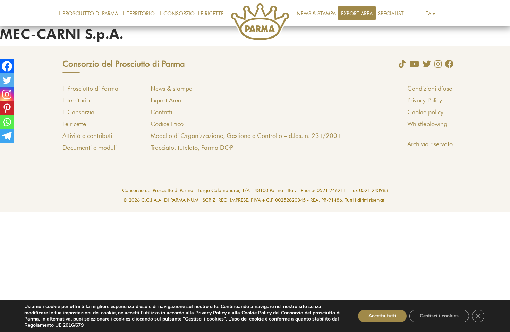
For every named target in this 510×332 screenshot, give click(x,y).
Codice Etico (167, 124)
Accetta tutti (382, 316)
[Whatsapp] (7, 122)
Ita (427, 13)
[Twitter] (7, 80)
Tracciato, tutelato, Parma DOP (192, 148)
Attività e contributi (87, 136)
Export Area (357, 13)
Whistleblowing (427, 124)
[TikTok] (400, 64)
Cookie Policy (256, 312)
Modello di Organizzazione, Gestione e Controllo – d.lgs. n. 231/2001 (246, 136)
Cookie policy (425, 112)
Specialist (391, 13)
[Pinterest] (7, 108)
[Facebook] (7, 66)
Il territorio (138, 13)
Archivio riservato (430, 144)
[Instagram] (7, 94)
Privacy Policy (424, 101)
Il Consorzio (176, 13)
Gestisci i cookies (439, 316)
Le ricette (211, 13)
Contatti (161, 112)
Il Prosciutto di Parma (87, 13)
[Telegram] (7, 136)
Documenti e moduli (89, 148)
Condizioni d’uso (429, 89)
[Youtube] (412, 64)
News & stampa (316, 13)
